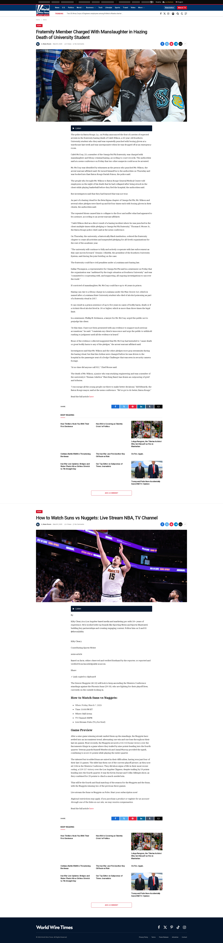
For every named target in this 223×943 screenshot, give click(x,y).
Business (90, 8)
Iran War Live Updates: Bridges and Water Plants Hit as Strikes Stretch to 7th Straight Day (75, 466)
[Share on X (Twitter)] (167, 44)
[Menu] (186, 13)
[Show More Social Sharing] (185, 44)
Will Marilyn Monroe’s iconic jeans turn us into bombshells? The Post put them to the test (96, 13)
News (57, 8)
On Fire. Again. (137, 454)
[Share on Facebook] (162, 44)
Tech (100, 8)
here (91, 396)
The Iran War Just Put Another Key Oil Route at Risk (110, 455)
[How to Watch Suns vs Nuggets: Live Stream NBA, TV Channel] (111, 566)
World (79, 8)
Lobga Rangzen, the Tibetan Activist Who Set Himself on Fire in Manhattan (146, 444)
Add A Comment (111, 493)
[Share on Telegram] (176, 44)
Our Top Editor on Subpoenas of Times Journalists (109, 465)
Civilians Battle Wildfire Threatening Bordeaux (75, 455)
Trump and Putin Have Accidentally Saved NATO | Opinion (145, 482)
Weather (158, 2)
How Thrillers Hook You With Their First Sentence (75, 425)
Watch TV (182, 8)
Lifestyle (108, 8)
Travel (125, 8)
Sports (117, 8)
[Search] (177, 13)
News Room (47, 44)
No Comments (79, 44)
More (140, 8)
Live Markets (169, 2)
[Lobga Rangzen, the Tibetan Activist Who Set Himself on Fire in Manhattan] (146, 429)
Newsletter (169, 8)
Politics (71, 8)
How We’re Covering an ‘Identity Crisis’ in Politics (109, 425)
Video (133, 8)
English (180, 2)
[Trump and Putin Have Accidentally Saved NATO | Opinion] (146, 469)
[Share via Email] (180, 44)
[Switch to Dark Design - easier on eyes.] (182, 13)
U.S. (63, 8)
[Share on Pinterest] (171, 44)
